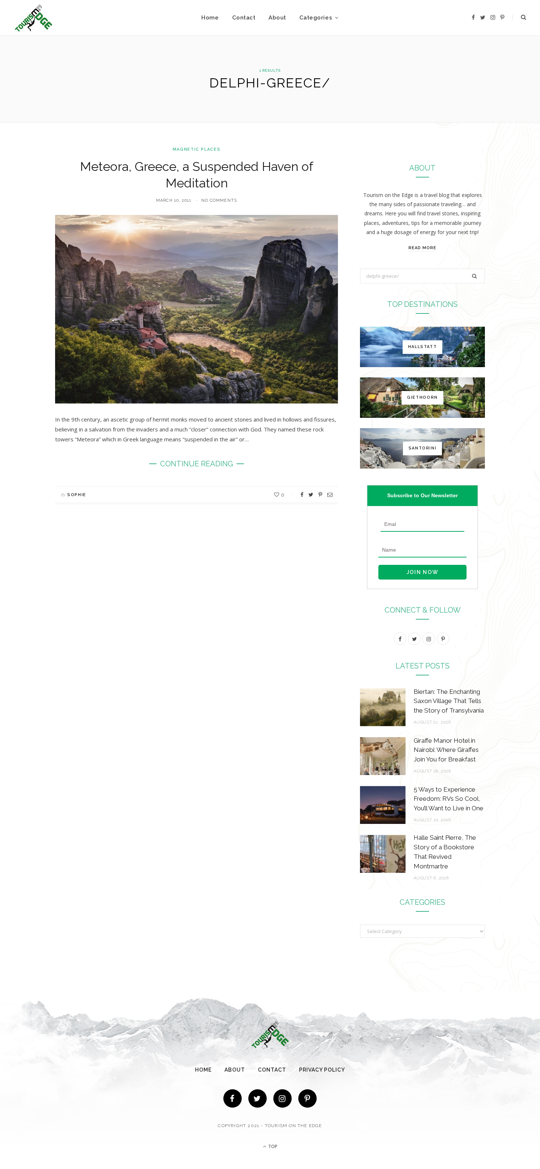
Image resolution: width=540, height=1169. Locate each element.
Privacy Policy (322, 1070)
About (277, 17)
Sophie (76, 494)
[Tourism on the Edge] (33, 17)
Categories (315, 17)
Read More (422, 247)
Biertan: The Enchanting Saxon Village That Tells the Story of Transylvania (449, 701)
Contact (244, 17)
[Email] (329, 494)
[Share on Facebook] (301, 494)
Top (272, 1146)
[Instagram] (282, 1098)
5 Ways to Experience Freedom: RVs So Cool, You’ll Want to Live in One (448, 799)
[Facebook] (232, 1098)
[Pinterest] (320, 494)
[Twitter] (257, 1098)
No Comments (219, 200)
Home (210, 17)
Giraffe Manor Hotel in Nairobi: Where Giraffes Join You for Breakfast (446, 750)
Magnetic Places (197, 149)
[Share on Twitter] (311, 494)
